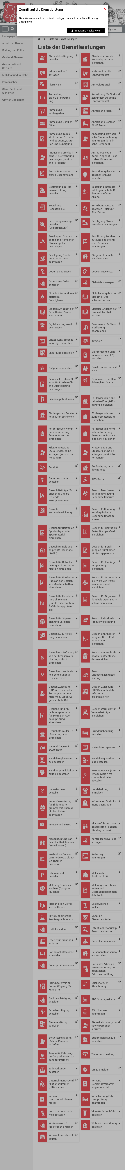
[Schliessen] (105, 8)
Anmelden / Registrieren (86, 30)
